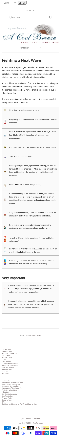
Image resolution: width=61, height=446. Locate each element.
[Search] (49, 17)
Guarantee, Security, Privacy (12, 382)
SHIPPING (5, 380)
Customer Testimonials (10, 386)
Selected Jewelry (8, 367)
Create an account (33, 419)
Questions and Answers (11, 384)
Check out (37, 11)
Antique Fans (7, 369)
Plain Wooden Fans (9, 353)
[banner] (30, 33)
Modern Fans (7, 351)
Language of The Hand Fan (12, 388)
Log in (22, 419)
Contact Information (9, 394)
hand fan (18, 184)
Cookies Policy (7, 396)
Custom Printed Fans (10, 363)
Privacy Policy (7, 398)
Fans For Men (7, 357)
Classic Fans (6, 349)
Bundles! (5, 371)
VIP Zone (5, 373)
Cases (4, 359)
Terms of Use (6, 400)
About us (5, 392)
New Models (6, 361)
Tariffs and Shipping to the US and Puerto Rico (19, 404)
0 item (26, 11)
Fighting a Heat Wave (10, 390)
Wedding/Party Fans (10, 365)
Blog (4, 402)
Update (22, 2)
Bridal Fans (6, 355)
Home (22, 335)
